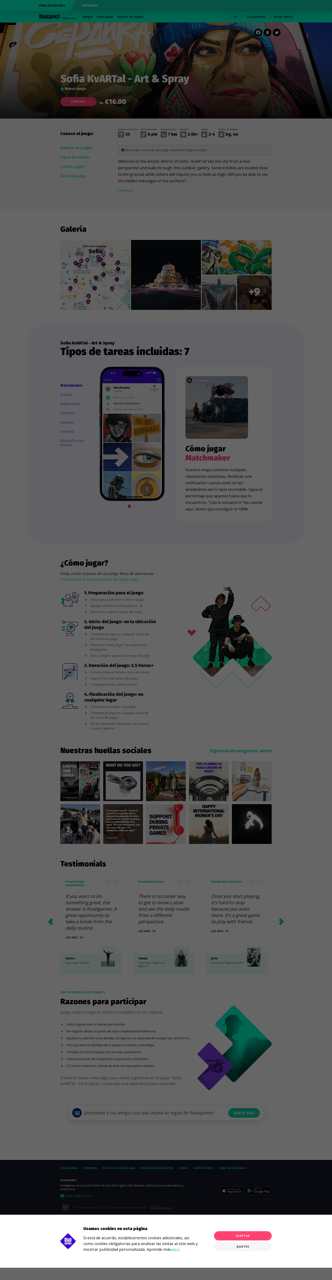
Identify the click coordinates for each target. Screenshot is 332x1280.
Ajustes (243, 1246)
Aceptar (243, 1236)
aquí (175, 1249)
